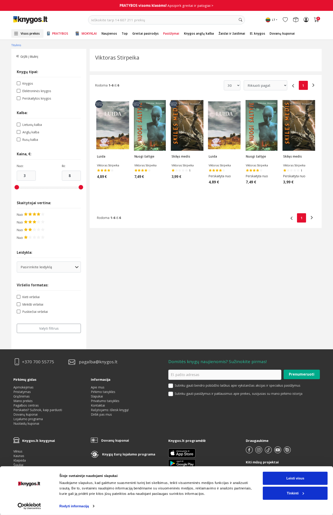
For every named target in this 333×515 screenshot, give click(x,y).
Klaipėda (19, 460)
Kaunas (18, 456)
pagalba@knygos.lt (98, 361)
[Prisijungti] (306, 19)
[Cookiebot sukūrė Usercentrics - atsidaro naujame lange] (29, 506)
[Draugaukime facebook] (249, 452)
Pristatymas (22, 392)
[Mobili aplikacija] (181, 463)
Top (125, 33)
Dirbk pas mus (101, 414)
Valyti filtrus (49, 328)
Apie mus (97, 387)
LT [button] (273, 20)
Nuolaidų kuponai (26, 423)
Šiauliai (18, 465)
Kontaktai (98, 405)
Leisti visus (295, 478)
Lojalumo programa (28, 419)
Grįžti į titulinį (29, 56)
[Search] (240, 20)
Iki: (63, 166)
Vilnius (17, 451)
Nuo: (20, 166)
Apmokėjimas (23, 387)
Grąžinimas (21, 396)
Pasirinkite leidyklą (49, 269)
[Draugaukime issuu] (287, 452)
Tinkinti (293, 493)
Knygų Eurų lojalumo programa (128, 454)
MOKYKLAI (89, 33)
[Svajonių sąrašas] (285, 19)
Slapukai (97, 396)
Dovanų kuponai (282, 33)
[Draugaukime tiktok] (269, 452)
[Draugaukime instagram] (259, 452)
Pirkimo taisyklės (103, 392)
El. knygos (257, 33)
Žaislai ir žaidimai (232, 33)
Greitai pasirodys (145, 33)
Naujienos (109, 33)
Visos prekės (30, 33)
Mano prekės (23, 401)
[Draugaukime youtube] (278, 452)
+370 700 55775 (38, 361)
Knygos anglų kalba (199, 33)
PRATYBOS (60, 33)
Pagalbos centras (26, 405)
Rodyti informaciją (74, 506)
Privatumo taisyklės (105, 401)
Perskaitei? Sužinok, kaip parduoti (37, 410)
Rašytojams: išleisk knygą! (110, 410)
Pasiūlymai (171, 33)
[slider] (16, 187)
